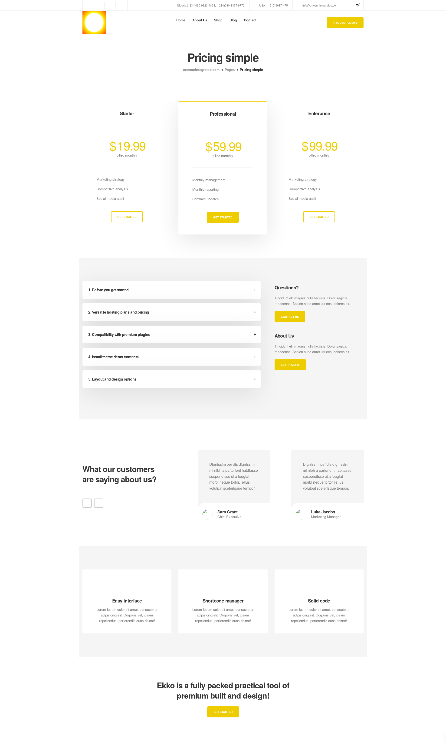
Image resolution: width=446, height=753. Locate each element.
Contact (250, 20)
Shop (218, 20)
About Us (199, 20)
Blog (233, 20)
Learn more (195, 726)
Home (180, 20)
